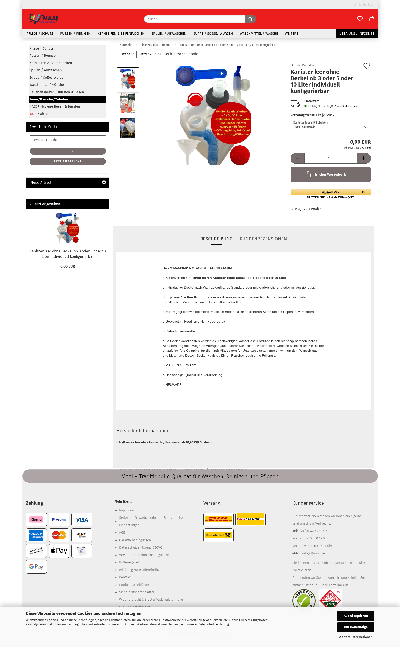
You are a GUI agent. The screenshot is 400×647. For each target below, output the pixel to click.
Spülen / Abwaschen (168, 33)
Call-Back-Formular (328, 585)
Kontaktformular (353, 563)
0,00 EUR (67, 266)
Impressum (127, 510)
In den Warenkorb (330, 174)
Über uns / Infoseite (356, 33)
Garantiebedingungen (135, 540)
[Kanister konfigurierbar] (213, 116)
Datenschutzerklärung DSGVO (140, 548)
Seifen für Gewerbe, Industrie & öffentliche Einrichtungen (151, 521)
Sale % (42, 114)
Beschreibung (216, 239)
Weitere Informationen (355, 637)
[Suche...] (250, 19)
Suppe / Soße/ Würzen (213, 33)
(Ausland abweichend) (346, 106)
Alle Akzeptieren (356, 616)
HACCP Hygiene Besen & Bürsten (54, 106)
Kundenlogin (365, 4)
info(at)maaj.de (313, 553)
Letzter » (145, 54)
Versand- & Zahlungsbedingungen (144, 555)
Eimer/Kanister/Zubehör (49, 99)
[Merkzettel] (360, 19)
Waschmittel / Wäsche (259, 33)
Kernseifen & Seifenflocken (120, 33)
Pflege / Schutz (39, 33)
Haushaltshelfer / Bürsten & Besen (56, 92)
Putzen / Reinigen (75, 33)
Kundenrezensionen (263, 239)
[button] (372, 19)
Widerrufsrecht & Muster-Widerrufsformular (151, 600)
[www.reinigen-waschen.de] (43, 19)
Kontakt (125, 577)
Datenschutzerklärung (213, 624)
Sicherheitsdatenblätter (136, 592)
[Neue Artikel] (104, 182)
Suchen (67, 151)
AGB (122, 533)
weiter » (128, 54)
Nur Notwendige (356, 627)
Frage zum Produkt (308, 209)
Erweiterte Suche (67, 161)
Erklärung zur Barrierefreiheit (140, 570)
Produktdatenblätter (134, 585)
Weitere (291, 33)
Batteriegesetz (130, 562)
